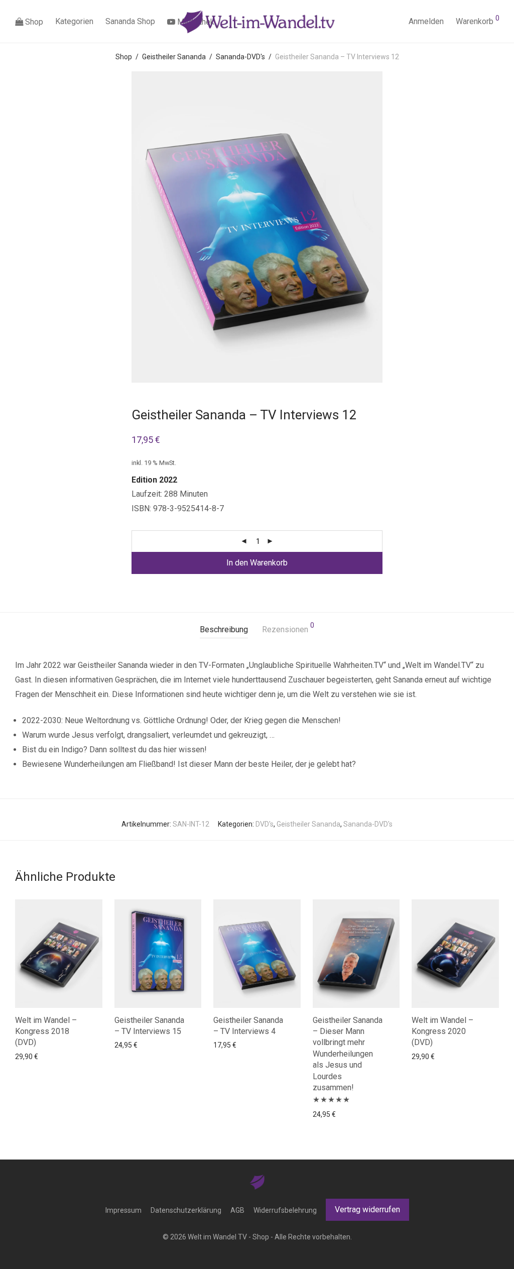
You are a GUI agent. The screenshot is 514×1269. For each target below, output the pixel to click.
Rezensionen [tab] (288, 628)
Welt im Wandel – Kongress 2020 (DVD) (442, 1031)
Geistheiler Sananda (174, 57)
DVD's (264, 824)
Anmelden (426, 21)
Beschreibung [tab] (224, 629)
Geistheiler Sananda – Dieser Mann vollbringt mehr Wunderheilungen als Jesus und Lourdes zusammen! (347, 1053)
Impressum (123, 1210)
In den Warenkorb (257, 562)
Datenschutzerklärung (186, 1210)
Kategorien (74, 21)
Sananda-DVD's (240, 57)
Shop (33, 22)
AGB (237, 1210)
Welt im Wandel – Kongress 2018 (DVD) (46, 1031)
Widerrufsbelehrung (285, 1210)
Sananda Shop (130, 21)
